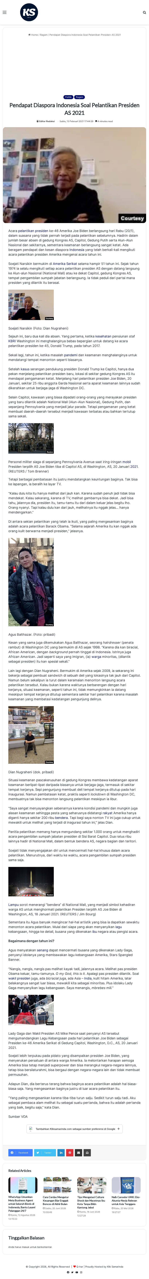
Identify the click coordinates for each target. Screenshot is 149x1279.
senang (42, 950)
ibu (94, 932)
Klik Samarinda (115, 1266)
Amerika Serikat (65, 264)
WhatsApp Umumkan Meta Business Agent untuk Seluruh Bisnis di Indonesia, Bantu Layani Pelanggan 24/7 (21, 1203)
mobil (126, 462)
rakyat (107, 813)
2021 (134, 466)
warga (96, 657)
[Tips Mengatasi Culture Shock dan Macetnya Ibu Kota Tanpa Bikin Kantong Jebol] (91, 1185)
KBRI (12, 341)
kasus (25, 369)
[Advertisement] (74, 65)
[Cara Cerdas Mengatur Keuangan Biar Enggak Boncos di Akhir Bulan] (57, 1185)
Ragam (43, 34)
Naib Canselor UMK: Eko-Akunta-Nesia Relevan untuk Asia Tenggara (126, 1200)
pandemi (70, 355)
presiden (41, 231)
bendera (61, 818)
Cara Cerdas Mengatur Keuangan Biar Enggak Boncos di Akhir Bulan (56, 1200)
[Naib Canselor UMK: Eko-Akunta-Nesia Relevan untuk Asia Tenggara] (126, 1185)
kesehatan (103, 336)
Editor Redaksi (47, 121)
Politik (68, 97)
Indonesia (76, 250)
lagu (118, 927)
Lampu (13, 905)
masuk (25, 1247)
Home (34, 34)
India (88, 978)
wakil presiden (19, 978)
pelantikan (26, 231)
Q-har (79, 1266)
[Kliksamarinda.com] (29, 12)
